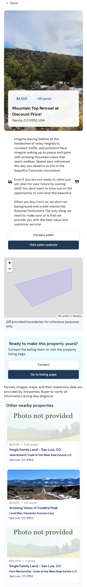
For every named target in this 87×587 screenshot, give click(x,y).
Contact (43, 365)
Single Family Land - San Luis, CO (35, 450)
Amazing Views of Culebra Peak (33, 508)
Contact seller (43, 235)
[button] (9, 263)
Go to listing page (44, 374)
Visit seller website (43, 245)
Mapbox (77, 315)
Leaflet (65, 315)
